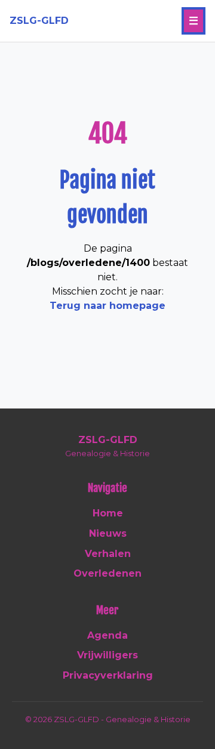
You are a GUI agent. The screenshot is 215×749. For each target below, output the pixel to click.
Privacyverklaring (108, 675)
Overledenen (107, 573)
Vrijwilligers (107, 655)
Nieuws (108, 533)
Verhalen (108, 553)
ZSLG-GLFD (39, 20)
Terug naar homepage (107, 305)
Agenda (107, 635)
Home (108, 513)
